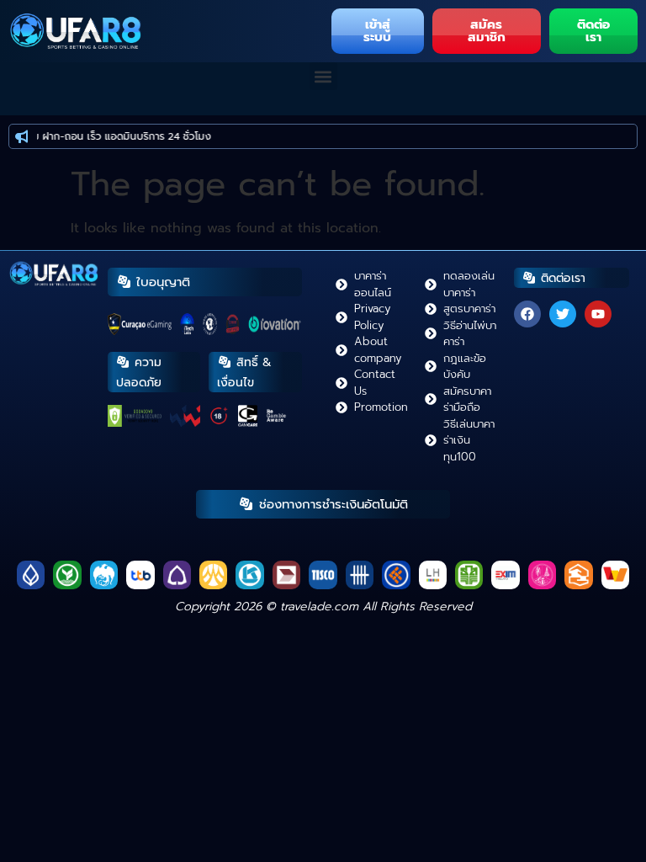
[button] (323, 76)
